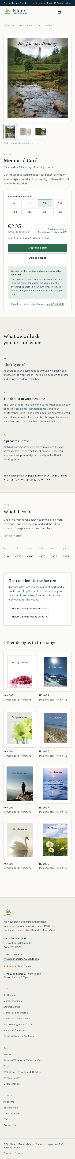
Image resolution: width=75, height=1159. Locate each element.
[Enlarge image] (37, 78)
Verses (7, 1054)
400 (60, 211)
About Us (8, 1101)
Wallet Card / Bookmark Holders (22, 1072)
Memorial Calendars (15, 1030)
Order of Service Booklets (18, 1036)
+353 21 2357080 (13, 954)
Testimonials (10, 1107)
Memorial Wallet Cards (16, 1018)
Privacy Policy (11, 1077)
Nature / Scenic (34, 25)
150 (60, 202)
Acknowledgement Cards (17, 1024)
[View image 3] (40, 131)
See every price (12, 535)
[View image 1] (10, 131)
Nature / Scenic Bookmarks (29, 608)
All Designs (9, 995)
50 (14, 202)
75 (30, 202)
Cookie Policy (11, 1083)
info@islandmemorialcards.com (21, 958)
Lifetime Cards (11, 1006)
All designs (18, 25)
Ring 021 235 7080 (55, 304)
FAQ (5, 1119)
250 (30, 211)
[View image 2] (25, 131)
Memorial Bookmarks (15, 1012)
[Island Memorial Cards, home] (15, 12)
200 (15, 211)
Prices (6, 1066)
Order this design (37, 248)
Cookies (18, 1153)
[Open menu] (68, 12)
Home (6, 25)
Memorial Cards (12, 1000)
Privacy (7, 1153)
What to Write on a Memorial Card (23, 1060)
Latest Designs (11, 1113)
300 (45, 211)
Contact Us (9, 1125)
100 (45, 202)
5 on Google (25, 966)
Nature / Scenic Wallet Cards (30, 616)
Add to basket (37, 258)
